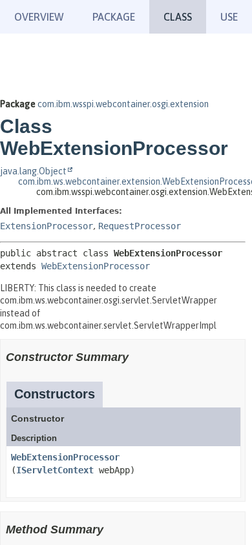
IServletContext (55, 470)
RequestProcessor (139, 226)
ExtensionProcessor (46, 226)
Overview (39, 17)
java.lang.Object (33, 171)
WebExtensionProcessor (95, 266)
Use (229, 17)
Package (113, 17)
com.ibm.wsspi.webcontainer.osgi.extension (123, 104)
